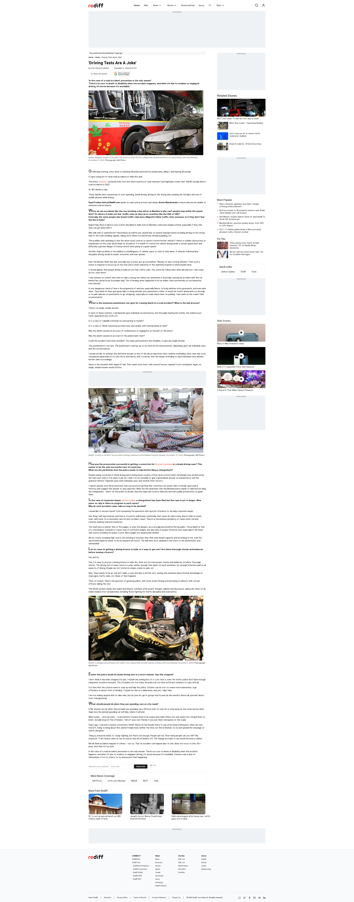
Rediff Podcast (160, 886)
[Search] (256, 5)
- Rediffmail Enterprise (140, 866)
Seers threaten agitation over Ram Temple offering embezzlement (239, 205)
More (219, 5)
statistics (103, 181)
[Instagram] (254, 898)
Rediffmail (136, 859)
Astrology (159, 882)
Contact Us (176, 898)
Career (203, 866)
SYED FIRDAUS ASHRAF (100, 68)
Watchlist (182, 869)
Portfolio (181, 872)
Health (203, 859)
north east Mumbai (116, 781)
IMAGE (134, 781)
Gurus (201, 5)
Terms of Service (139, 898)
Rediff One (136, 862)
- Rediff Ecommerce (139, 869)
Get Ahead (159, 876)
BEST (145, 781)
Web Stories (224, 320)
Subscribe (140, 766)
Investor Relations (159, 898)
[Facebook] (249, 898)
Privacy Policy (122, 898)
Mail (146, 5)
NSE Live (181, 862)
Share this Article (100, 74)
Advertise (107, 898)
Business (159, 862)
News (155, 5)
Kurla (254, 271)
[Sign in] (263, 5)
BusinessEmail (188, 5)
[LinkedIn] (264, 898)
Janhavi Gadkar (129, 500)
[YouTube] (259, 898)
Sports (157, 869)
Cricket (158, 872)
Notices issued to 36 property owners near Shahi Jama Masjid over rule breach (242, 211)
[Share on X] (244, 898)
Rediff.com (197, 898)
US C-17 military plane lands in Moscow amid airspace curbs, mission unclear (240, 230)
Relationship (206, 869)
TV (209, 5)
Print (154, 765)
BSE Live (181, 859)
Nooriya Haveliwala (163, 464)
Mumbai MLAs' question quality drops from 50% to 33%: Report (241, 224)
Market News (183, 866)
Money (170, 5)
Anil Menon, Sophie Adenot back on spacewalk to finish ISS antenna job (242, 217)
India (156, 781)
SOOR (243, 271)
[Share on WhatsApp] (239, 898)
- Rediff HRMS (137, 872)
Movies (158, 866)
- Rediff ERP (136, 879)
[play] (241, 332)
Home (137, 5)
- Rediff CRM (137, 876)
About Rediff (93, 898)
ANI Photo (97, 781)
